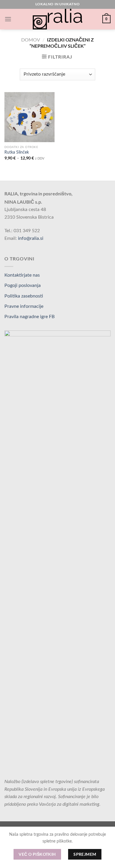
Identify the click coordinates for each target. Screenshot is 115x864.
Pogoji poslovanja (22, 285)
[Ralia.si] (57, 19)
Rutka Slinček (16, 152)
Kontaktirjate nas (22, 275)
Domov (30, 40)
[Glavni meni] (8, 19)
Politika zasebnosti (23, 296)
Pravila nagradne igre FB (29, 316)
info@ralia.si (30, 238)
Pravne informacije (23, 306)
